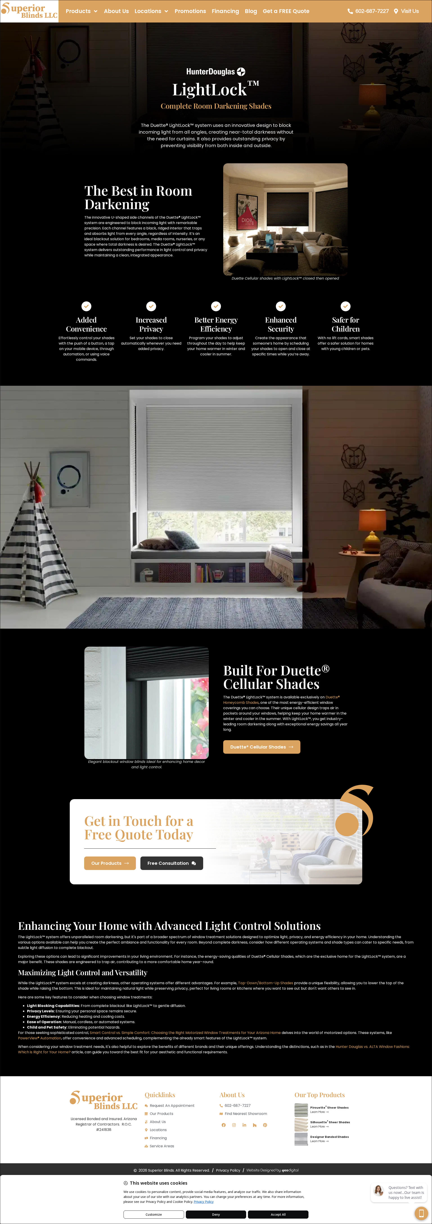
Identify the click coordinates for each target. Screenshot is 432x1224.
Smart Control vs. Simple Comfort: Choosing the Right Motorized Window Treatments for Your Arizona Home (185, 1032)
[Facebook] (224, 1125)
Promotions (190, 11)
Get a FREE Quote (286, 11)
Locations (148, 11)
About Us (116, 11)
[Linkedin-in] (244, 1125)
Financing (225, 11)
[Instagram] (234, 1125)
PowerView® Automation (39, 1038)
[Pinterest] (265, 1125)
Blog (251, 11)
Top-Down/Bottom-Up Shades (265, 983)
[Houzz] (255, 1125)
